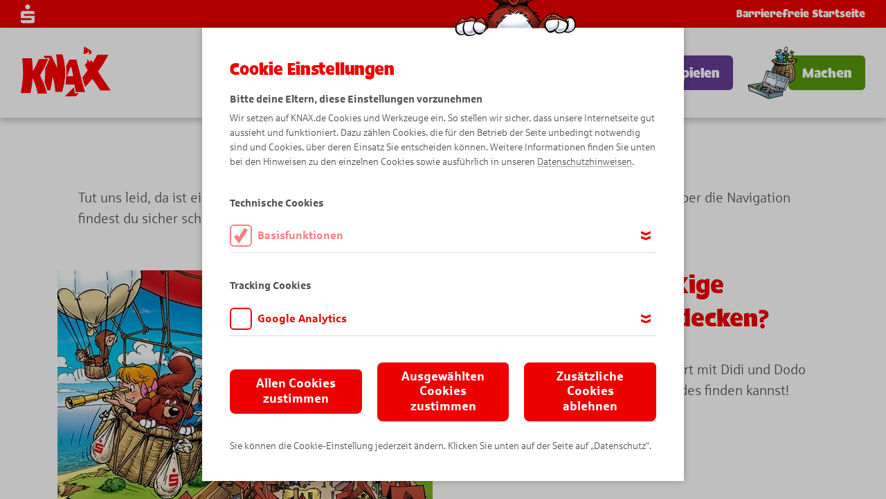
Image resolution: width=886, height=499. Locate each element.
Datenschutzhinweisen (584, 162)
